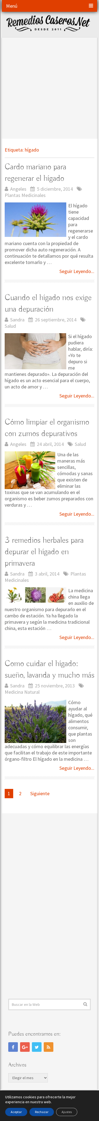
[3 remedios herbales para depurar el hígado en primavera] (35, 595)
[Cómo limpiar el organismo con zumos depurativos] (30, 470)
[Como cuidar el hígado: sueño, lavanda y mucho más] (35, 721)
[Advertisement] (49, 86)
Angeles (18, 189)
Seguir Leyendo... (76, 271)
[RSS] (48, 1047)
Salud (10, 326)
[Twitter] (37, 1047)
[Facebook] (13, 1047)
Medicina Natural (22, 692)
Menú (11, 6)
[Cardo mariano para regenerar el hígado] (35, 219)
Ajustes (67, 1112)
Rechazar (41, 1112)
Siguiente (40, 793)
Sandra (17, 319)
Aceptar (16, 1112)
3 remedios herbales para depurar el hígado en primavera (44, 552)
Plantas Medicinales (25, 195)
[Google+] (25, 1047)
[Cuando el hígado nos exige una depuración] (35, 351)
